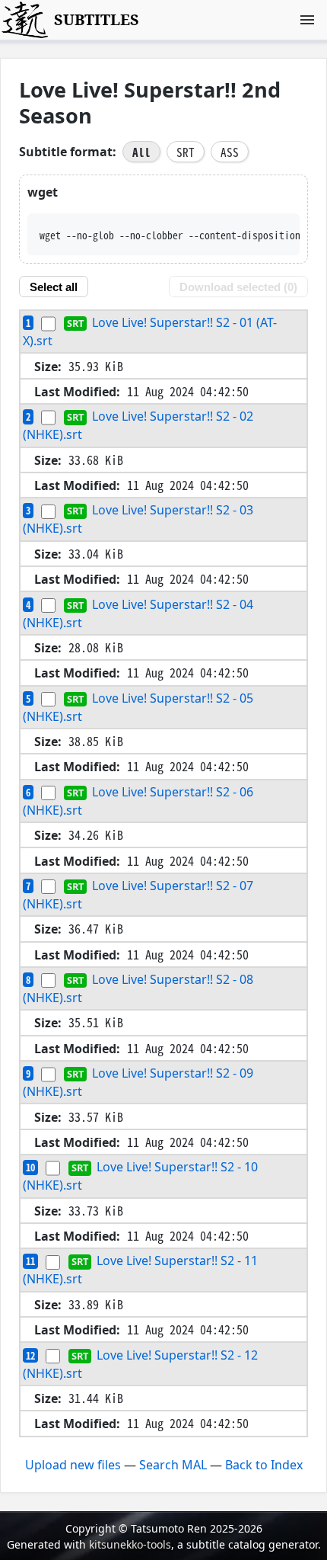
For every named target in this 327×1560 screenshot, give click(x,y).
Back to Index (264, 1464)
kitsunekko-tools (130, 1544)
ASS (230, 151)
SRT (185, 151)
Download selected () (238, 286)
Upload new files (73, 1464)
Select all (54, 286)
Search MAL (173, 1464)
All (141, 151)
